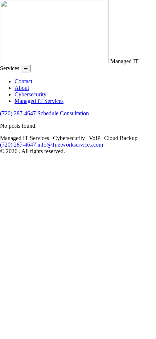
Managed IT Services (39, 101)
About (22, 88)
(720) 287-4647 (18, 113)
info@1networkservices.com (70, 144)
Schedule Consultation (63, 113)
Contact (23, 81)
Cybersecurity (30, 94)
